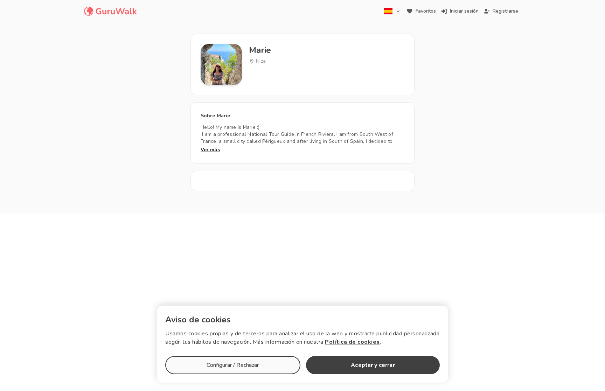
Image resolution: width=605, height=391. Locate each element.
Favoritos (426, 11)
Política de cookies (352, 342)
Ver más (210, 149)
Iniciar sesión (464, 11)
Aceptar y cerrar (373, 365)
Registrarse (505, 11)
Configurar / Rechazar (233, 365)
